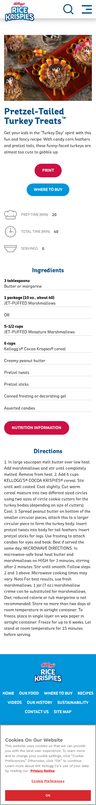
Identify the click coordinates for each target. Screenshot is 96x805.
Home (8, 693)
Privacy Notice (42, 771)
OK (48, 795)
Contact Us (37, 711)
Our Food (29, 693)
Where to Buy (58, 693)
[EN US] (68, 9)
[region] (48, 765)
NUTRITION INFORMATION (36, 427)
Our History (39, 702)
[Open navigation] (87, 9)
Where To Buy (48, 189)
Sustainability (72, 702)
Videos (15, 702)
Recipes (85, 693)
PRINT (48, 170)
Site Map (62, 711)
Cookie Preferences (47, 781)
